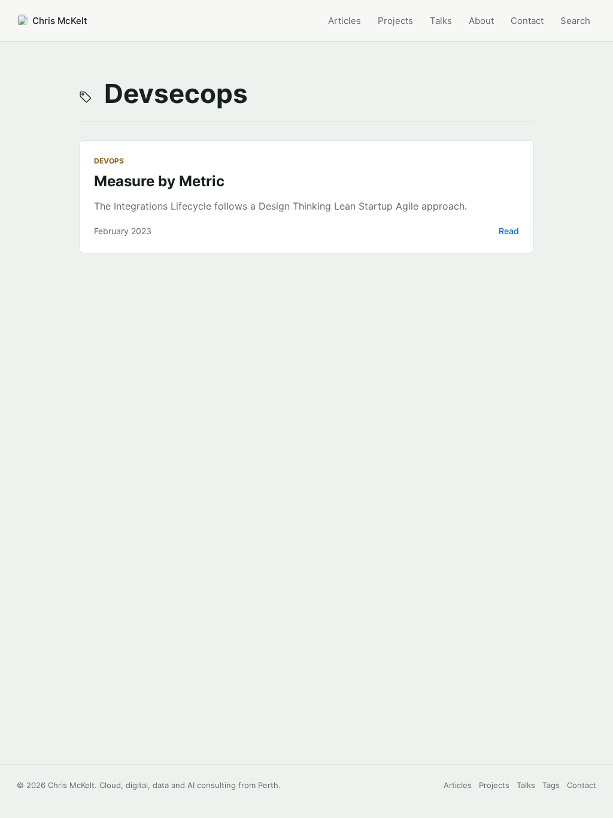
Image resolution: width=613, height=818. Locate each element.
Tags (551, 785)
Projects (494, 785)
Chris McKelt (59, 20)
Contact (581, 785)
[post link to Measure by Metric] (306, 197)
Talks (526, 785)
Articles (458, 785)
